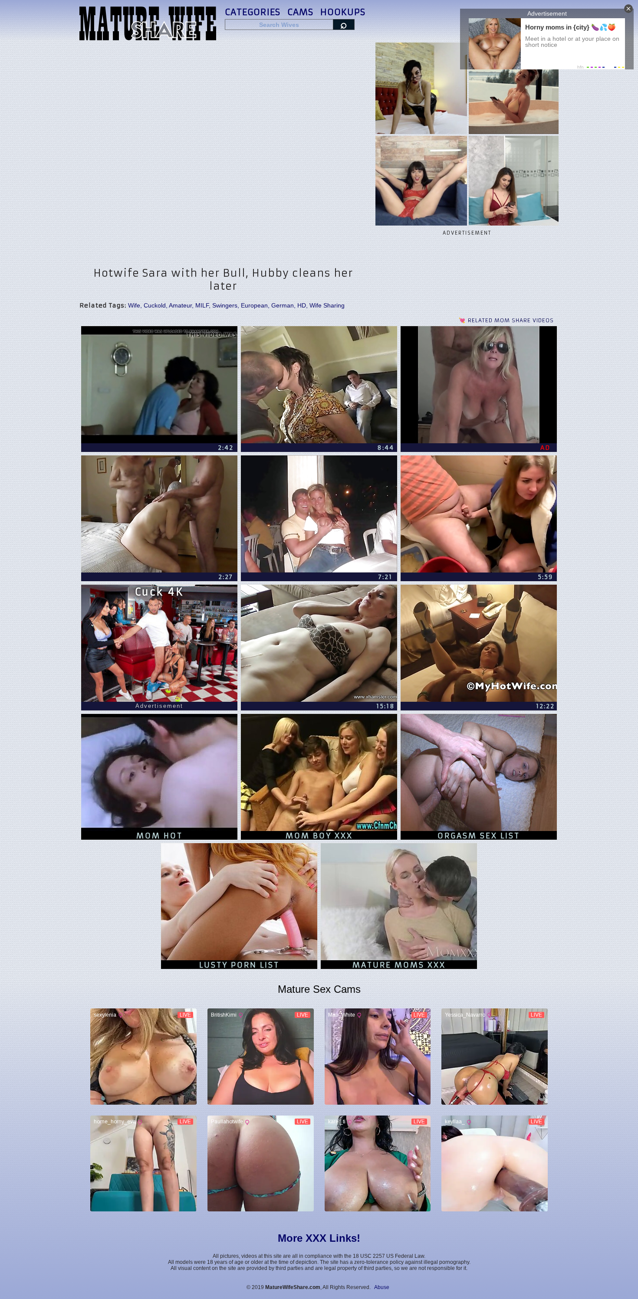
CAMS (300, 12)
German (282, 305)
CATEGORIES (252, 12)
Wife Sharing (327, 305)
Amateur (180, 305)
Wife (134, 305)
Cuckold (155, 305)
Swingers (224, 305)
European (254, 305)
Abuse (381, 1287)
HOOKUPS (342, 12)
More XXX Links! (319, 1238)
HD (301, 305)
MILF (202, 305)
